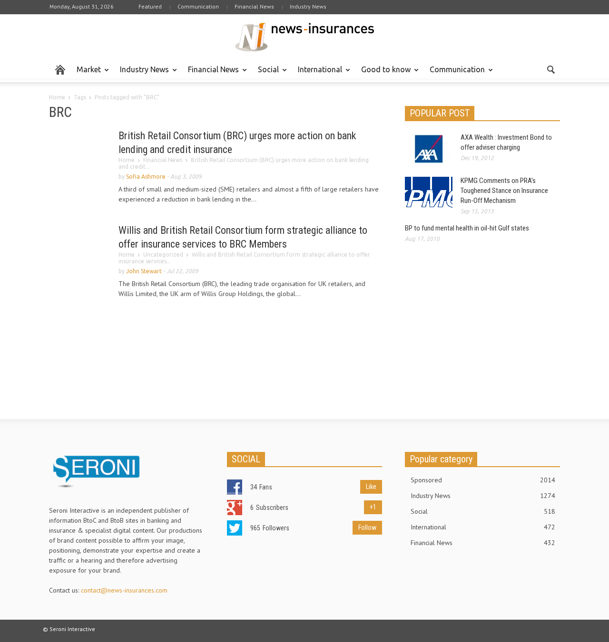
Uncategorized (163, 254)
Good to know (383, 73)
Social (266, 73)
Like (371, 486)
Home (57, 97)
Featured (150, 6)
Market (86, 73)
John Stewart (144, 271)
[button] (550, 68)
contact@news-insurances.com (124, 590)
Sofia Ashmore (146, 176)
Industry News (308, 6)
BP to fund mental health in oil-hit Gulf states (467, 228)
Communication (198, 6)
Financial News (254, 6)
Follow (367, 527)
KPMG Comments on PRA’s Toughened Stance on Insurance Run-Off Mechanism (504, 190)
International (317, 73)
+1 (373, 507)
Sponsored (483, 480)
